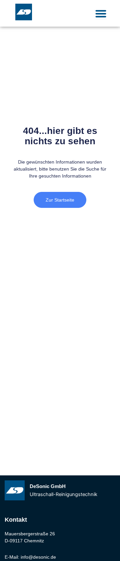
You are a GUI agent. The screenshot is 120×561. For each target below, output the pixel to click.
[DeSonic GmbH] (15, 490)
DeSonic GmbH (48, 486)
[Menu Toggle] (101, 13)
